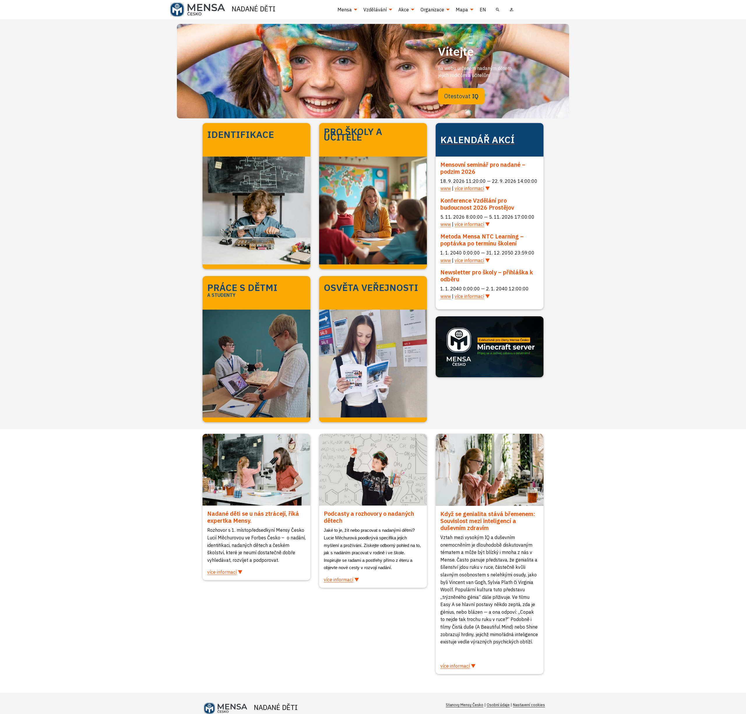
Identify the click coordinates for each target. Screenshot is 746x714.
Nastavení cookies (529, 704)
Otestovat (461, 96)
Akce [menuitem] (403, 10)
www (445, 188)
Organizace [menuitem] (432, 10)
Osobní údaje (498, 704)
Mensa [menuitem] (344, 10)
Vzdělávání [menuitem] (375, 10)
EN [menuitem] (483, 10)
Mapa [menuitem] (462, 10)
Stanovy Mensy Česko (464, 704)
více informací (469, 188)
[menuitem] (498, 9)
